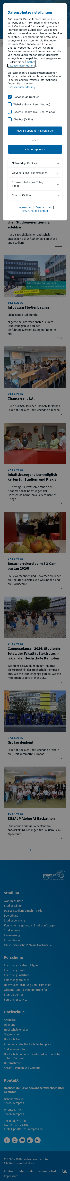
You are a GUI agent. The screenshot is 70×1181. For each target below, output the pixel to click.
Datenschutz (43, 207)
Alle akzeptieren (35, 149)
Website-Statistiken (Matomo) (31, 104)
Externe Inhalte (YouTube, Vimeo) (34, 112)
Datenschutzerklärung (21, 87)
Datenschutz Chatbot (35, 211)
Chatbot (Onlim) (23, 119)
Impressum (25, 207)
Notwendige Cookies (26, 97)
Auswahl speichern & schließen (35, 130)
